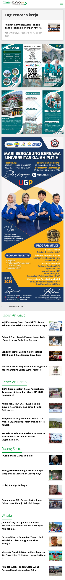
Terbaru (25, 32)
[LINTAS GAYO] (15, 3)
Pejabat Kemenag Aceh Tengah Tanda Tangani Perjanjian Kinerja (23, 26)
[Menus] (61, 4)
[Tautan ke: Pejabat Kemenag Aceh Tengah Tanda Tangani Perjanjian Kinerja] (54, 27)
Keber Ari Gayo (12, 32)
